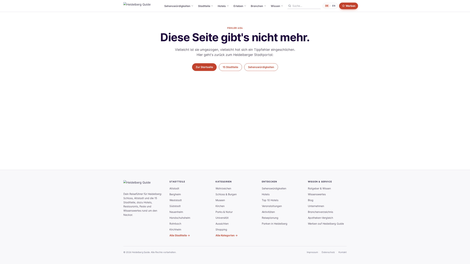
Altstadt (174, 188)
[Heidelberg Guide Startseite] (141, 6)
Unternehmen (316, 206)
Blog (310, 200)
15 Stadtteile (230, 67)
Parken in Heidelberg (274, 223)
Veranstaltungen (272, 206)
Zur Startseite (204, 67)
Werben (350, 5)
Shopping (221, 229)
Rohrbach (175, 223)
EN (333, 5)
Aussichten (222, 223)
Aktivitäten (268, 211)
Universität (222, 217)
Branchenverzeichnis (320, 211)
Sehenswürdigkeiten (177, 6)
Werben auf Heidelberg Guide (326, 223)
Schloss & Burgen (226, 194)
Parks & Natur (224, 211)
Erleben (238, 6)
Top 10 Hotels (270, 200)
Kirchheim (175, 229)
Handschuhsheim (179, 217)
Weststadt (175, 200)
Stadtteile (204, 6)
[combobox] (306, 6)
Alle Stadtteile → (179, 235)
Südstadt (175, 206)
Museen (220, 200)
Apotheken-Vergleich (320, 217)
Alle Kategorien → (227, 235)
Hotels (222, 6)
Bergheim (175, 194)
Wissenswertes (317, 194)
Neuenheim (176, 211)
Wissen (275, 6)
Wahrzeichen (223, 188)
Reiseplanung (270, 217)
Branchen (257, 6)
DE (326, 5)
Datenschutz (328, 252)
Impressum (312, 252)
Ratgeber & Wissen (319, 188)
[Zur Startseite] (145, 184)
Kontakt (343, 252)
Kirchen (220, 206)
